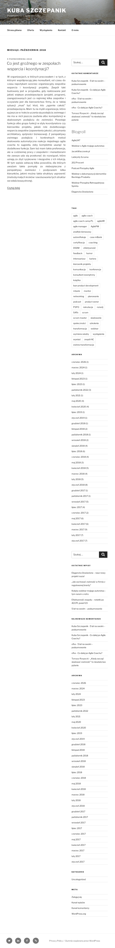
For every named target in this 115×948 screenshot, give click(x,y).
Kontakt (62, 30)
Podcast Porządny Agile (83, 168)
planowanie (93, 296)
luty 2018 (76, 479)
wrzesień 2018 (79, 440)
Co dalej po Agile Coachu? (90, 107)
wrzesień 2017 (79, 501)
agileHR (101, 221)
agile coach (87, 215)
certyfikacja (79, 242)
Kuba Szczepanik (36, 10)
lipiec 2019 (77, 412)
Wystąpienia (46, 30)
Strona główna (14, 30)
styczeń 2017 (78, 540)
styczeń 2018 (78, 484)
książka (77, 280)
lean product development (85, 285)
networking (78, 296)
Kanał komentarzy (80, 908)
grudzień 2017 (78, 490)
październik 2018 (80, 434)
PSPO (76, 307)
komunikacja (79, 269)
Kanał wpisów (78, 902)
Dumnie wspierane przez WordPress (82, 940)
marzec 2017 (78, 529)
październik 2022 (80, 390)
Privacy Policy (56, 940)
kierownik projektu (82, 264)
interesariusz (79, 258)
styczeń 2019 (78, 418)
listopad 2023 (78, 378)
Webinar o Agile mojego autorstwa (88, 146)
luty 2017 (76, 535)
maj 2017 (76, 518)
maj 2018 (76, 462)
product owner (92, 301)
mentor (87, 291)
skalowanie (96, 318)
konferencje (95, 269)
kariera (92, 258)
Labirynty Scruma (80, 157)
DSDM (76, 248)
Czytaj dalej (13, 188)
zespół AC (89, 339)
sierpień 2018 (78, 445)
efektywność (89, 248)
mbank (76, 291)
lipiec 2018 (77, 451)
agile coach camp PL (83, 221)
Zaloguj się (77, 897)
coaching (93, 242)
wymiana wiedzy (81, 334)
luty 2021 (76, 395)
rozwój (100, 307)
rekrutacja (88, 307)
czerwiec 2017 (79, 512)
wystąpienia (98, 334)
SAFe (75, 312)
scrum (85, 312)
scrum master (80, 318)
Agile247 (76, 140)
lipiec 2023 (77, 384)
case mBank (96, 237)
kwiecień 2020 (79, 406)
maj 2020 (76, 401)
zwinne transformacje (83, 344)
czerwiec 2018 (79, 457)
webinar (94, 328)
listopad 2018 (78, 429)
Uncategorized (79, 879)
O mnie (75, 30)
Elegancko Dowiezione (82, 191)
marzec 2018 (78, 473)
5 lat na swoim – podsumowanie (87, 608)
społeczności (79, 323)
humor (89, 253)
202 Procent (78, 162)
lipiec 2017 (77, 507)
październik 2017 (80, 496)
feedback (77, 253)
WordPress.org (79, 913)
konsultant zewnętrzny (84, 275)
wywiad (76, 339)
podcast (77, 301)
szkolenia (94, 323)
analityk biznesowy (82, 231)
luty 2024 (76, 373)
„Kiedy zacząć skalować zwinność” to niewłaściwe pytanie (89, 116)
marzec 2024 (78, 367)
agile (75, 215)
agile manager (80, 226)
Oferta (30, 30)
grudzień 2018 (78, 423)
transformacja (80, 328)
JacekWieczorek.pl (81, 151)
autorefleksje (79, 237)
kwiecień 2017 (79, 524)
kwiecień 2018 (79, 468)
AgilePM (95, 226)
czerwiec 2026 (79, 362)
